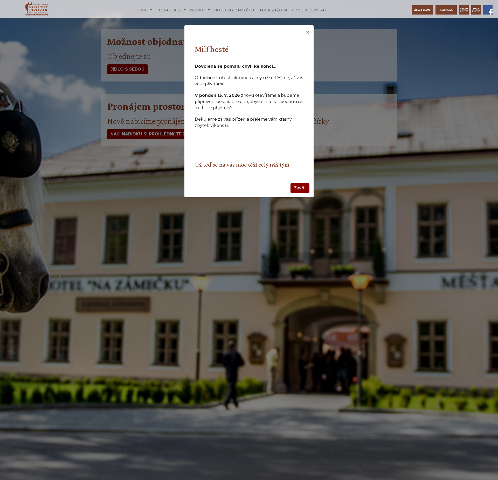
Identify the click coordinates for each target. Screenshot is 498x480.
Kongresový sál (309, 10)
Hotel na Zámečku (234, 10)
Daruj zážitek (273, 10)
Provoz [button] (198, 10)
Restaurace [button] (169, 10)
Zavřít (300, 188)
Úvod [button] (143, 10)
